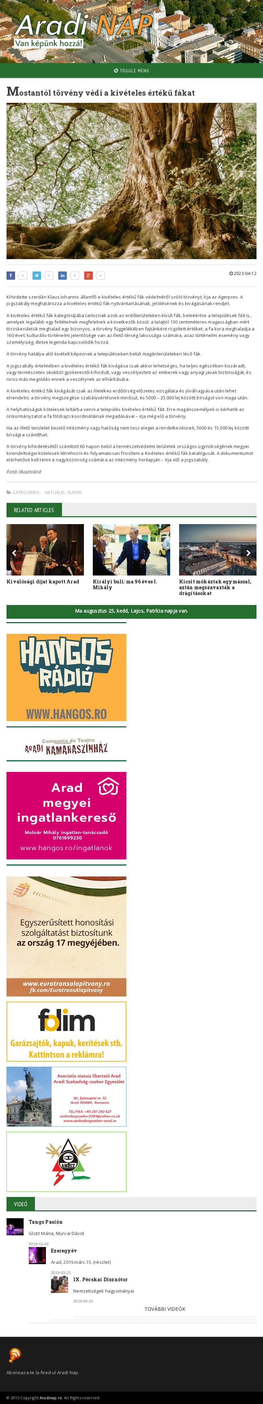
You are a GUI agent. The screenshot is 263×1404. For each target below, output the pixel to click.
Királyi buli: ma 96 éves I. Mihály (125, 584)
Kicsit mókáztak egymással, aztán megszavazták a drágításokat (215, 587)
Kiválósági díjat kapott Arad (43, 581)
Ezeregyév (64, 1250)
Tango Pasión (46, 1222)
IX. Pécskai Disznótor (100, 1279)
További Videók (165, 1309)
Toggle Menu (133, 71)
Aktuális (55, 492)
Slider (74, 492)
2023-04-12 (244, 273)
